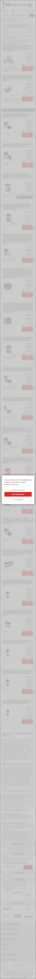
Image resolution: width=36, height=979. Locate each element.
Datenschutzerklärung (11, 484)
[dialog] (18, 489)
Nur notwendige (18, 499)
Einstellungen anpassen (18, 490)
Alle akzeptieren (18, 494)
